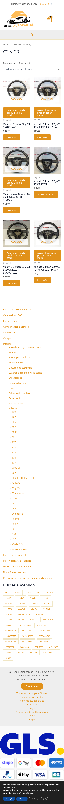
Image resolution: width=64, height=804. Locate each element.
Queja (32, 715)
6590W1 (21, 609)
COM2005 (39, 647)
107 (14, 416)
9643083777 (44, 631)
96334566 (9, 625)
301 (14, 437)
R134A (8, 658)
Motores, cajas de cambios (17, 566)
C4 (13, 503)
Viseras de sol (16, 403)
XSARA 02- (17, 544)
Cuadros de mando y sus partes (25, 372)
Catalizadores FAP (12, 315)
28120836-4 (48, 620)
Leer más (12, 137)
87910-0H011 (41, 614)
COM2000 (43, 641)
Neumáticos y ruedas (14, 572)
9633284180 (10, 631)
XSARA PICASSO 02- (22, 549)
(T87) (39, 592)
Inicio (5, 44)
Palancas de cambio (19, 393)
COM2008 (53, 647)
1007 (14, 411)
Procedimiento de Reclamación (32, 711)
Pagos (32, 708)
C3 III (14, 498)
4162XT (45, 598)
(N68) (17, 592)
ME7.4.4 (20, 652)
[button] (32, 35)
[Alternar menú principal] (58, 19)
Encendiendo (15, 377)
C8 (13, 528)
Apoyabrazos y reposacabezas (25, 347)
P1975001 (47, 652)
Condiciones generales (32, 700)
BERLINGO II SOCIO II (23, 478)
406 (14, 457)
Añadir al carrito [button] (45, 194)
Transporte (32, 719)
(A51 (7, 592)
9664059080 (10, 641)
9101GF (34, 609)
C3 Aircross (18, 493)
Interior (7, 343)
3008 (14, 432)
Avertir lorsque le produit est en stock (16, 112)
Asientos (13, 352)
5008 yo (16, 467)
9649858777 (10, 636)
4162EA (20, 598)
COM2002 (9, 647)
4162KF (33, 598)
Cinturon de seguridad (20, 367)
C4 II (14, 508)
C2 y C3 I (16, 488)
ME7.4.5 (33, 652)
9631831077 (42, 625)
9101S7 (8, 614)
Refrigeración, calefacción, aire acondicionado (27, 577)
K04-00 (8, 652)
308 (14, 447)
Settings (35, 799)
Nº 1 (14, 539)
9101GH (47, 609)
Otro (11, 388)
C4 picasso (17, 513)
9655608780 (44, 636)
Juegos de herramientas (15, 554)
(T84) (28, 592)
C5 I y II (15, 518)
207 (14, 427)
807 (14, 472)
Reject (22, 799)
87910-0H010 (24, 614)
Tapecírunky (15, 398)
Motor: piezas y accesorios (17, 560)
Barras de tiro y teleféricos (17, 309)
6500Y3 (8, 609)
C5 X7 (15, 523)
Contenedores (10, 332)
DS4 (14, 534)
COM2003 (24, 647)
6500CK (34, 603)
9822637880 (27, 641)
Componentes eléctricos (16, 326)
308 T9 (15, 452)
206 (14, 421)
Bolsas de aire (16, 362)
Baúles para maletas (19, 357)
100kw (50, 592)
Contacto (32, 704)
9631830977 (25, 625)
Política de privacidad (32, 696)
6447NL (8, 603)
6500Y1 (47, 603)
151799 (21, 620)
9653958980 (27, 636)
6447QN (21, 603)
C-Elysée (16, 483)
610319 (33, 620)
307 (14, 442)
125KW (8, 598)
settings (28, 793)
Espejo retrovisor (18, 382)
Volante (13, 408)
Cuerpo (7, 338)
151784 (8, 620)
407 (14, 462)
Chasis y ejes (10, 320)
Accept (9, 799)
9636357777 (27, 631)
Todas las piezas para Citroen (32, 693)
